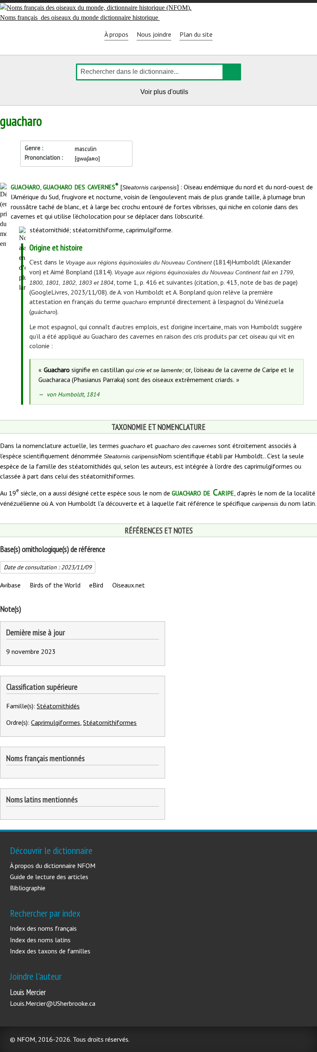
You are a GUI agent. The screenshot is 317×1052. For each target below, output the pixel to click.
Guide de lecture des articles (49, 877)
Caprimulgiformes (55, 722)
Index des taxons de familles (50, 951)
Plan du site (196, 34)
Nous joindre (154, 34)
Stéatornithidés (58, 706)
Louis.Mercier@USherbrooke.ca (52, 1003)
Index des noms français (43, 928)
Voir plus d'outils (165, 93)
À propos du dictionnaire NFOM (52, 865)
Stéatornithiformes (110, 722)
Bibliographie (27, 888)
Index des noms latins (40, 940)
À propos (116, 34)
